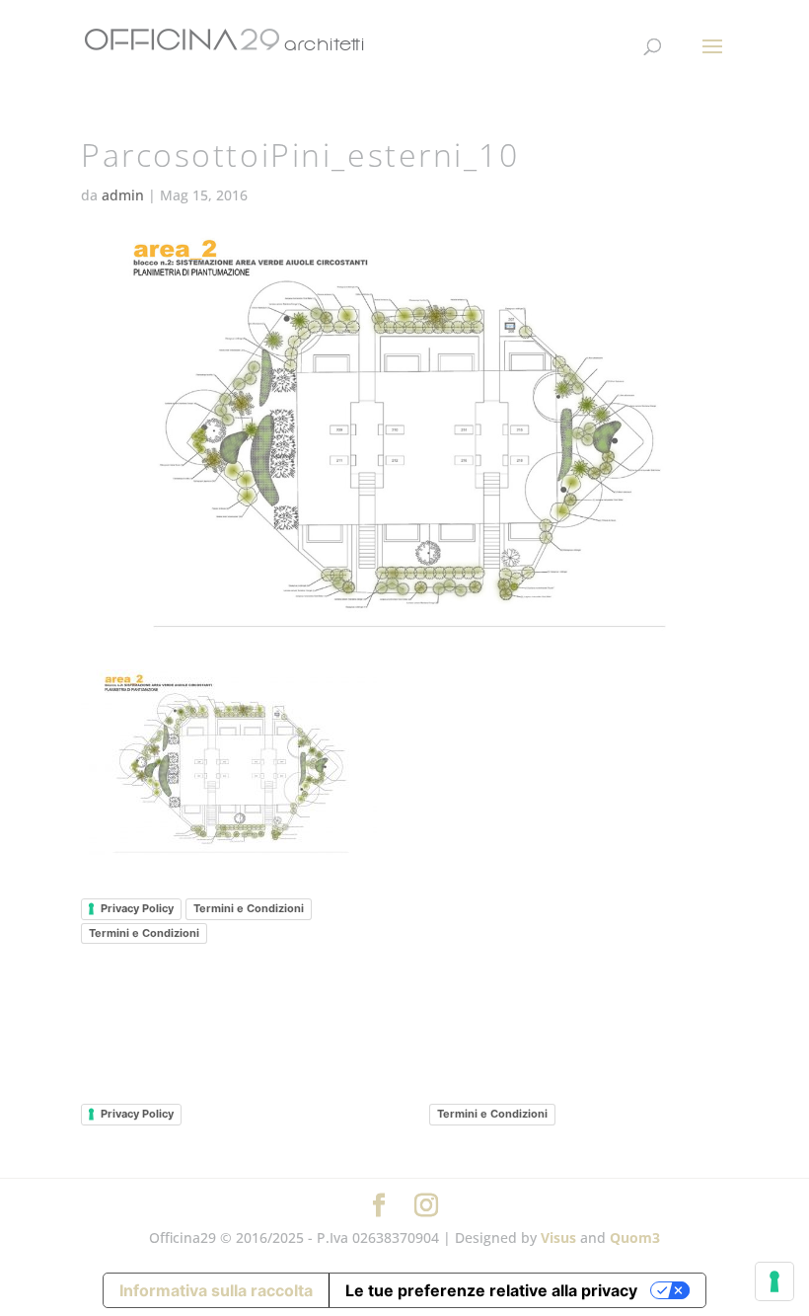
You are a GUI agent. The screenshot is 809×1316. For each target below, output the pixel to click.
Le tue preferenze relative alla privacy (491, 1290)
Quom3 (635, 1237)
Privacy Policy (137, 908)
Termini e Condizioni (248, 908)
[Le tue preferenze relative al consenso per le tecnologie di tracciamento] (774, 1281)
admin (123, 195)
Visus (558, 1237)
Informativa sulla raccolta (216, 1290)
